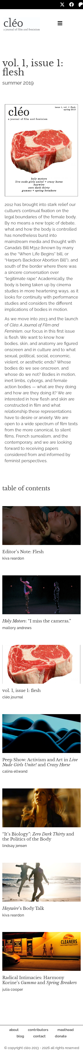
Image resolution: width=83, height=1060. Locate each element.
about (14, 1030)
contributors (38, 1030)
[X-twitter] (62, 4)
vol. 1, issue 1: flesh (21, 690)
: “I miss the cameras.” (36, 621)
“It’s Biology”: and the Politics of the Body (38, 837)
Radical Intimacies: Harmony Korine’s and (39, 980)
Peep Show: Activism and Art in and (40, 762)
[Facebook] (71, 4)
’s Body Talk (23, 908)
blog (20, 1036)
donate (61, 1036)
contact (39, 1036)
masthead (65, 1030)
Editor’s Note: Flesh (23, 551)
